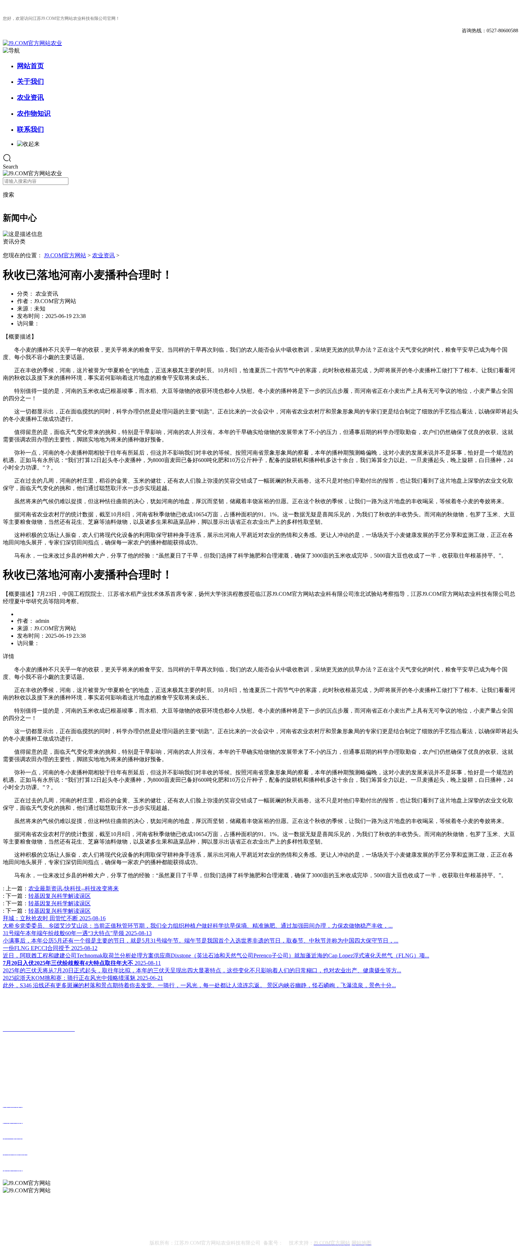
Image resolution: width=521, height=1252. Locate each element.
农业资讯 (30, 97)
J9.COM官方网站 (65, 255)
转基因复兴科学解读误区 (59, 896)
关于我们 (30, 81)
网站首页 (30, 66)
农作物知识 (34, 113)
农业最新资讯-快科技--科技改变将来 (73, 888)
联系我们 (30, 129)
